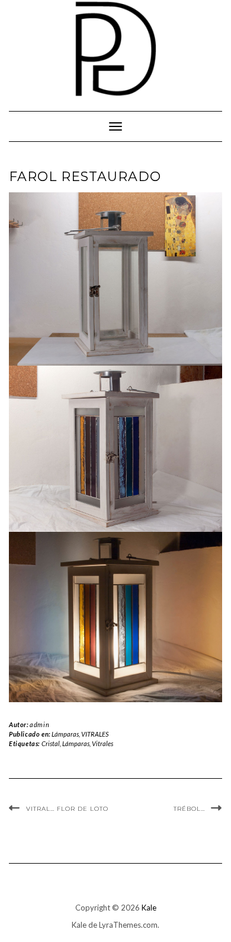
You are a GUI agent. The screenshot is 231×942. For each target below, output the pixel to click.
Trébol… (189, 809)
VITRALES (94, 734)
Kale (149, 907)
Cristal (50, 743)
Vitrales (102, 743)
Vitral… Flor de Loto (67, 809)
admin (39, 724)
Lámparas (65, 734)
